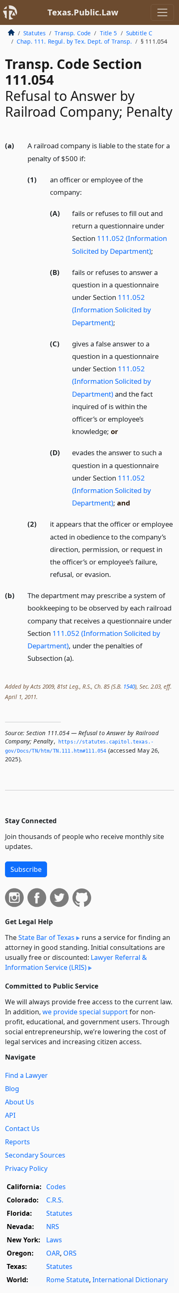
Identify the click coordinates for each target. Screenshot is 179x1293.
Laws (54, 1239)
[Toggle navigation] (162, 12)
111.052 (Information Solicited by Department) (111, 309)
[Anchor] (90, 158)
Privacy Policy (26, 1168)
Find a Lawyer (26, 1075)
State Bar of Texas (46, 937)
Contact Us (22, 1128)
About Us (19, 1102)
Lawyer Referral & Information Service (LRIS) (76, 962)
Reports (17, 1141)
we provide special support (85, 1011)
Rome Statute (67, 1279)
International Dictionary (130, 1279)
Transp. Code (73, 33)
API (10, 1115)
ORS (70, 1253)
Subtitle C (139, 33)
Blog (12, 1088)
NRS (52, 1226)
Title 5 (108, 33)
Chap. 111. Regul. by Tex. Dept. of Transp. (74, 41)
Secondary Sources (35, 1155)
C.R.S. (54, 1200)
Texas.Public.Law (82, 12)
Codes (56, 1186)
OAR (53, 1253)
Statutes (34, 33)
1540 (129, 686)
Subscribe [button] (26, 869)
